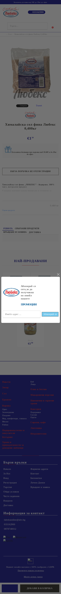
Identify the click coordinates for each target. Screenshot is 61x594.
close (58, 274)
